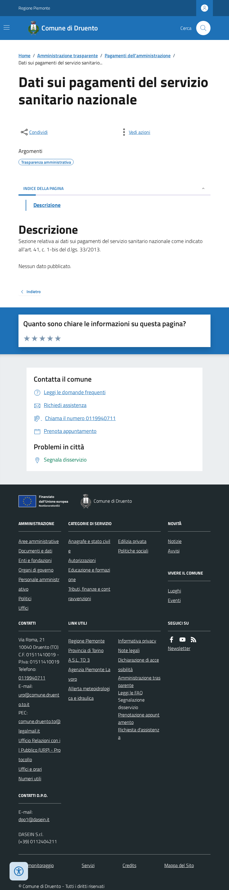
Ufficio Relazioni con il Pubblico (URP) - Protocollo (39, 750)
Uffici (23, 608)
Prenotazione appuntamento (139, 718)
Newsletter (179, 648)
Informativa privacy (137, 640)
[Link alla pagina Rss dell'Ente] (193, 639)
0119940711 (31, 677)
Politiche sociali (133, 550)
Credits (129, 865)
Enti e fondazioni (35, 560)
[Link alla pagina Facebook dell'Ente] (171, 639)
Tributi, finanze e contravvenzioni (89, 593)
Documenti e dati (35, 550)
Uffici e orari (30, 769)
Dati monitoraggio (36, 865)
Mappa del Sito (179, 865)
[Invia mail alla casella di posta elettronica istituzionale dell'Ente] (39, 699)
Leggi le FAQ (130, 692)
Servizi (88, 865)
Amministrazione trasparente (67, 55)
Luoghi (174, 590)
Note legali (129, 650)
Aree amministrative (38, 541)
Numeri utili (29, 778)
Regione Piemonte (34, 8)
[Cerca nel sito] (201, 28)
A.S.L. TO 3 (79, 659)
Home (24, 55)
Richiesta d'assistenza (138, 733)
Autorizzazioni (82, 560)
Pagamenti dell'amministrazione (138, 55)
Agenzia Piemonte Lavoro (89, 674)
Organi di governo (35, 569)
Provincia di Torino (85, 650)
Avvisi (174, 550)
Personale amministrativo (38, 584)
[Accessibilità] (19, 871)
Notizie (175, 541)
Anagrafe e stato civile (89, 546)
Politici (24, 598)
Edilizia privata (132, 541)
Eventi (174, 600)
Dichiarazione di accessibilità (138, 664)
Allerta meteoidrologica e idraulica (89, 693)
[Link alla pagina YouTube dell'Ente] (182, 639)
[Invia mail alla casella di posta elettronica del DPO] (33, 819)
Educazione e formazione (89, 574)
